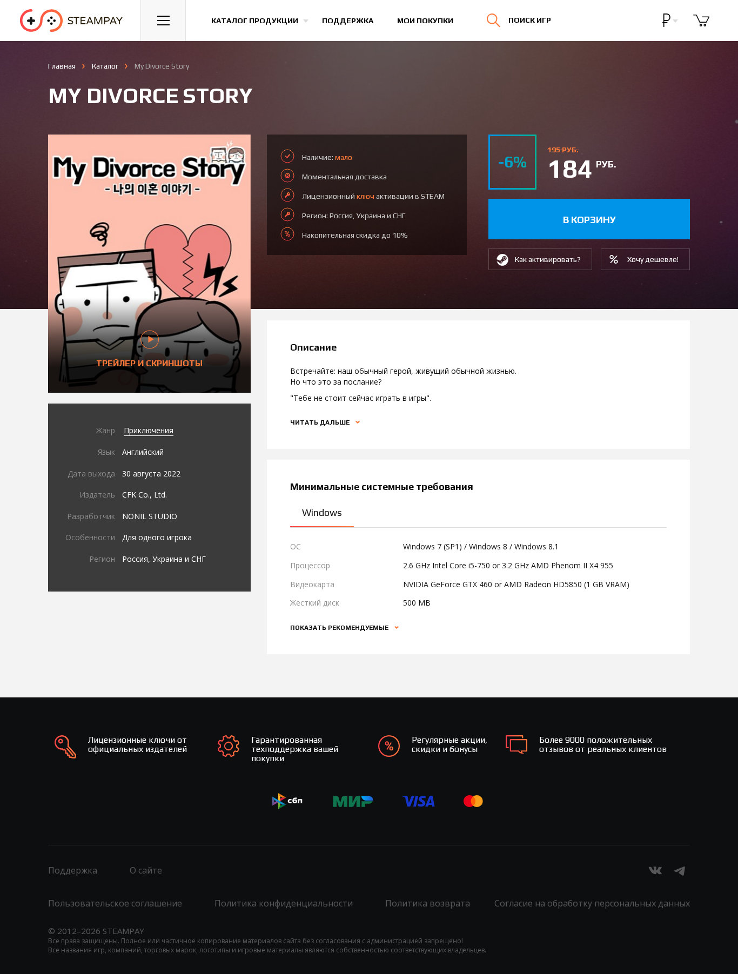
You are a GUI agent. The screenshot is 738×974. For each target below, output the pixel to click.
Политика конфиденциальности (283, 903)
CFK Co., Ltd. (144, 494)
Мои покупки (425, 20)
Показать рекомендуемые (340, 628)
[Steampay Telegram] (680, 870)
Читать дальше (320, 422)
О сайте (146, 870)
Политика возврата (427, 903)
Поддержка (347, 20)
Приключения (148, 430)
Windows (322, 512)
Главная (62, 66)
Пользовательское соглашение (115, 903)
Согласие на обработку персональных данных (592, 903)
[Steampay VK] (655, 870)
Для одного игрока (157, 537)
